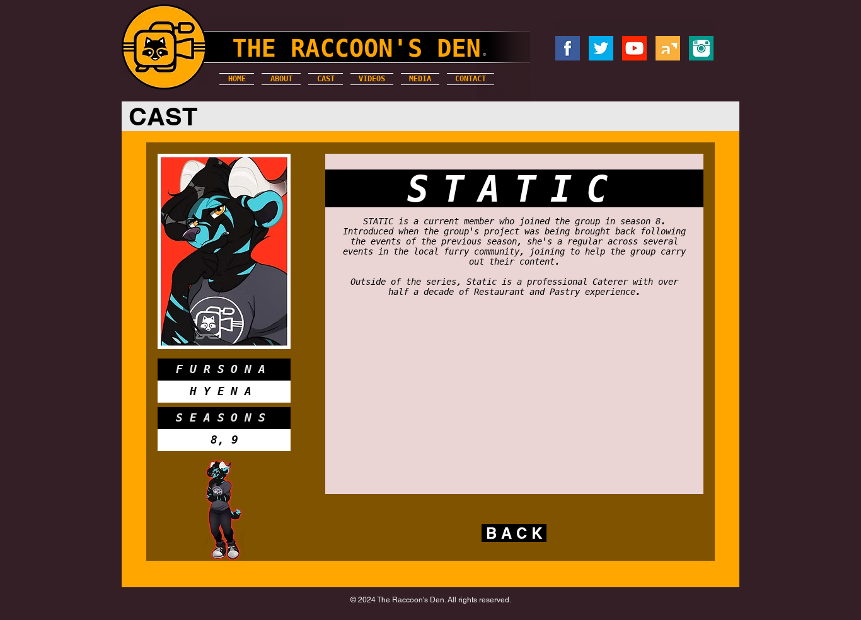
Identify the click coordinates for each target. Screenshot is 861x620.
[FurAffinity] (668, 48)
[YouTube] (634, 48)
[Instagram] (701, 48)
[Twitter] (601, 48)
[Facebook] (567, 48)
